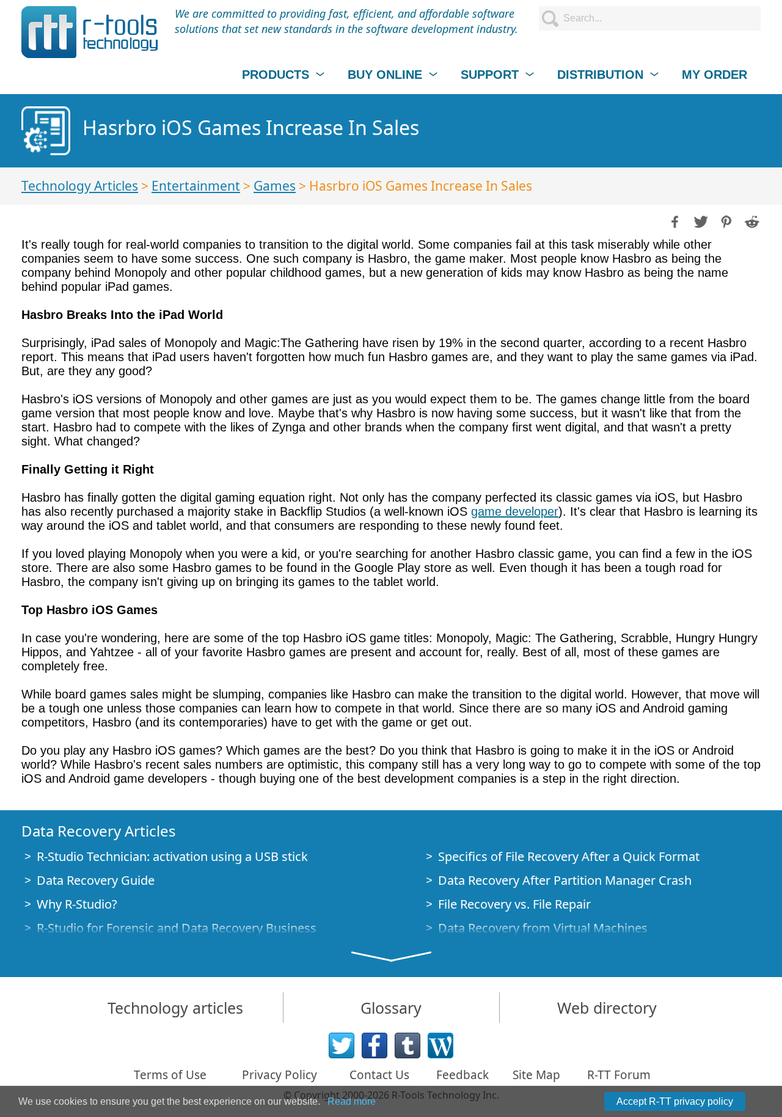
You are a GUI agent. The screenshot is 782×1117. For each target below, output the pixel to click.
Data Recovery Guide (96, 880)
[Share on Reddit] (751, 220)
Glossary (391, 1007)
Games (275, 185)
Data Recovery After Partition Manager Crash (565, 880)
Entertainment (196, 185)
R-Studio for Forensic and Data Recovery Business (176, 928)
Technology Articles (79, 185)
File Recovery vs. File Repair (514, 904)
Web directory (607, 1007)
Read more (351, 1101)
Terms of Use (170, 1075)
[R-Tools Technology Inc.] (90, 32)
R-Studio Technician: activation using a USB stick (172, 856)
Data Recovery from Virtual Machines (543, 928)
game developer (514, 511)
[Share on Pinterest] (725, 220)
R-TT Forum (619, 1075)
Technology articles (175, 1007)
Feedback (462, 1075)
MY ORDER (714, 74)
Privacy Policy (279, 1075)
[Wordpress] (440, 1045)
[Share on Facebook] (674, 220)
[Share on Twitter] (699, 220)
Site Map (536, 1075)
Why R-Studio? (77, 904)
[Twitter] (341, 1045)
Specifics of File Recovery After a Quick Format (569, 856)
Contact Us (379, 1075)
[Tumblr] (407, 1045)
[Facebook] (374, 1045)
